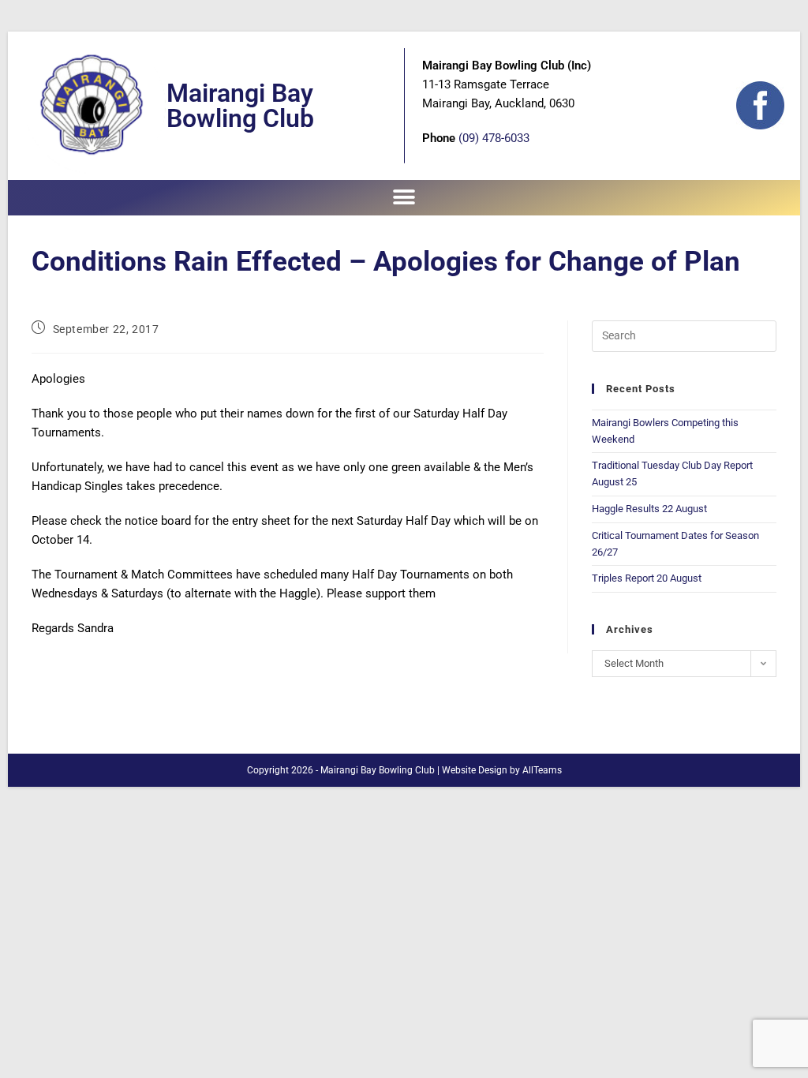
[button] (404, 197)
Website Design (474, 770)
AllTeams (542, 770)
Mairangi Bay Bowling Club (240, 105)
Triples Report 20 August (646, 578)
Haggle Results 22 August (649, 509)
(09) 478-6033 (493, 138)
